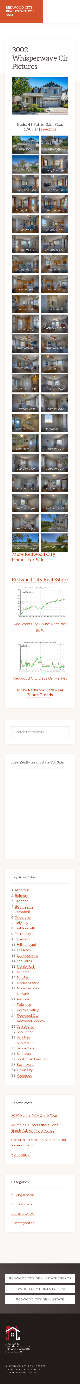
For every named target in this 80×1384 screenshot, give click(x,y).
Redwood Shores (30, 1021)
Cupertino (23, 917)
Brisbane (21, 901)
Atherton (22, 890)
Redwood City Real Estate (40, 580)
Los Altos (23, 950)
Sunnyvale (25, 1065)
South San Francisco (32, 1059)
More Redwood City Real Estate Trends (40, 692)
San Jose (23, 1037)
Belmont (22, 895)
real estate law (22, 1214)
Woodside (24, 1075)
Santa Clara (25, 1048)
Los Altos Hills (27, 955)
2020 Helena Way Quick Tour (34, 1116)
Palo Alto (24, 1005)
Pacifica (23, 999)
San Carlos (25, 1032)
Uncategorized (23, 1223)
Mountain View (28, 988)
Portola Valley (28, 1010)
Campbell (22, 912)
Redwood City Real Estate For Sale (20, 11)
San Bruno (25, 1026)
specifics (48, 129)
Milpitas (23, 977)
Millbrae (23, 972)
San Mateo (25, 1043)
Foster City (23, 934)
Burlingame (24, 906)
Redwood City (27, 1015)
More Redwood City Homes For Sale (33, 557)
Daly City (21, 923)
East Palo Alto (25, 928)
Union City (25, 1070)
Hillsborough (27, 945)
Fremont (24, 939)
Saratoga (24, 1054)
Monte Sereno (28, 983)
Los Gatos (24, 961)
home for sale (21, 1204)
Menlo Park (26, 966)
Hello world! (20, 1155)
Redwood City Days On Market (40, 678)
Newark (23, 994)
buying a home (23, 1195)
